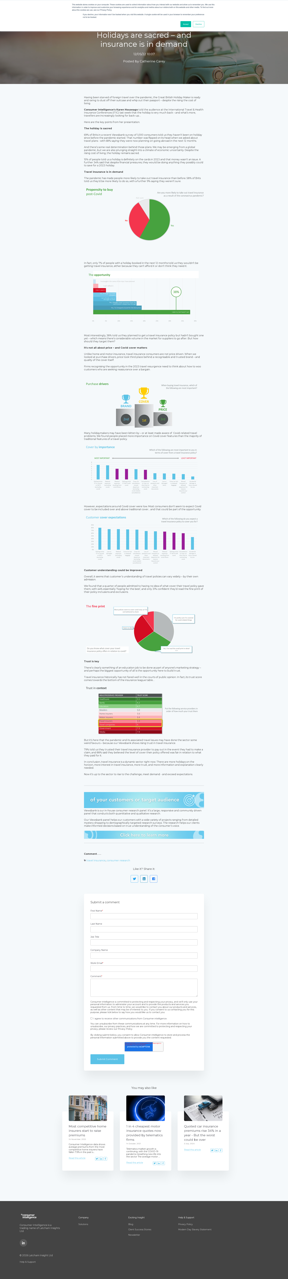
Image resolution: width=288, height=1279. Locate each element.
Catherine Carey (152, 61)
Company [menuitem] (83, 1217)
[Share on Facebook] (153, 879)
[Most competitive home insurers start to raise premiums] (88, 1108)
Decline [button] (198, 24)
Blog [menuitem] (130, 1224)
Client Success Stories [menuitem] (139, 1229)
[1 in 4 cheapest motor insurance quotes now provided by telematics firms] (145, 1108)
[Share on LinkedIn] (144, 879)
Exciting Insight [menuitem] (136, 1217)
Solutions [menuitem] (83, 1224)
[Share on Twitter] (134, 879)
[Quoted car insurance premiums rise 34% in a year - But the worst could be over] (203, 1108)
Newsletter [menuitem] (134, 1235)
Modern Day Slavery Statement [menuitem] (195, 1229)
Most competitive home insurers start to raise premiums (87, 1130)
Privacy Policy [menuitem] (185, 1224)
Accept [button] (186, 24)
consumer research (118, 860)
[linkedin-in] (23, 1243)
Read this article (77, 1158)
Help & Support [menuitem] (28, 1262)
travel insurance (96, 860)
